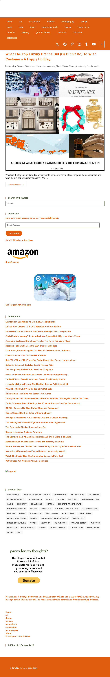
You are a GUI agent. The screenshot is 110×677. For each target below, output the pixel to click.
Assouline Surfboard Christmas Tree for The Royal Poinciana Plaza (38, 341)
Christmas (30, 66)
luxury (73, 66)
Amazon (52, 597)
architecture (78, 495)
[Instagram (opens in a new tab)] (80, 44)
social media (93, 66)
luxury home (85, 513)
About (8, 633)
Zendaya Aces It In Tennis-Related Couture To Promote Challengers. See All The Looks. (47, 398)
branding (12, 66)
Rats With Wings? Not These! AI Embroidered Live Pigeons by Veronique (41, 360)
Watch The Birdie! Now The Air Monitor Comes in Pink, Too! (34, 456)
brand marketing (90, 499)
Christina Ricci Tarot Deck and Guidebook (26, 355)
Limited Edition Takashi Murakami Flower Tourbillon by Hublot (35, 379)
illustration (52, 513)
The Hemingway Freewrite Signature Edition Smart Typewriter (35, 422)
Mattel (33, 518)
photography (27, 528)
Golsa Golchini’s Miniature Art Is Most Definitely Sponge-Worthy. (37, 374)
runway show (76, 528)
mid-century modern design (54, 518)
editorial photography (66, 509)
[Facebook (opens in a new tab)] (65, 44)
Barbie (49, 499)
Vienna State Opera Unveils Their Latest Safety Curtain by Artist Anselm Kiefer (43, 446)
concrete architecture (69, 504)
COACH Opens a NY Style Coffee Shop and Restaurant (32, 408)
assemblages (35, 499)
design (33, 509)
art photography (15, 499)
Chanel (21, 66)
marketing (82, 66)
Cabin (10, 504)
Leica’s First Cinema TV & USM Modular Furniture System (33, 326)
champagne (36, 504)
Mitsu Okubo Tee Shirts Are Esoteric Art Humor (28, 394)
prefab (42, 528)
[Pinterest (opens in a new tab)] (73, 44)
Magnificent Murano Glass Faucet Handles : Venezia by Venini (35, 451)
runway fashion (57, 528)
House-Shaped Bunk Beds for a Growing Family (29, 413)
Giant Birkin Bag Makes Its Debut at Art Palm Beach (30, 322)
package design (78, 523)
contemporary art (16, 509)
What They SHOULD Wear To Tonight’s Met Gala (29, 389)
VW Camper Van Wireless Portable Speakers (27, 461)
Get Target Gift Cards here (18, 305)
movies (33, 523)
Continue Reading (17, 185)
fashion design (89, 509)
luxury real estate (16, 518)
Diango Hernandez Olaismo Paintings (24, 432)
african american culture (37, 495)
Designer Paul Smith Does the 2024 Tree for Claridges (31, 346)
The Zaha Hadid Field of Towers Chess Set (26, 427)
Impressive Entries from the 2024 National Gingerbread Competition (38, 331)
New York (45, 523)
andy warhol (60, 495)
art (7, 615)
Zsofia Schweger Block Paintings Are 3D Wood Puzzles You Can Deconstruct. (43, 403)
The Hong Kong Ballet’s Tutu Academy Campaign (29, 370)
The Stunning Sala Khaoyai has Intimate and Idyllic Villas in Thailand (38, 437)
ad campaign (13, 495)
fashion (9, 621)
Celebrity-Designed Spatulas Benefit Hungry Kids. (30, 365)
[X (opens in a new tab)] (58, 44)
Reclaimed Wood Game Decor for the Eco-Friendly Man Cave (35, 441)
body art (72, 499)
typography (93, 528)
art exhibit (94, 495)
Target (73, 597)
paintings (95, 523)
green (22, 513)
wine (19, 532)
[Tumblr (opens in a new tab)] (87, 44)
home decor (35, 513)
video (9, 532)
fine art (11, 513)
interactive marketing (46, 66)
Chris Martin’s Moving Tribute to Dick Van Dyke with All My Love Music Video (43, 336)
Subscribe (13, 233)
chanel (50, 504)
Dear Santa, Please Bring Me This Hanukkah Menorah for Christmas (38, 350)
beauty (60, 499)
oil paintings (60, 523)
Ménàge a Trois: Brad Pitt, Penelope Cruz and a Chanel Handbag (36, 417)
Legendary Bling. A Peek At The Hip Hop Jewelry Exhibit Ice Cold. (37, 384)
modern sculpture (16, 523)
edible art (46, 509)
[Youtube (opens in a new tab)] (95, 44)
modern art (78, 518)
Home (8, 612)
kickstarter (68, 513)
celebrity (22, 504)
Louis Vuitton (63, 66)
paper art (12, 528)
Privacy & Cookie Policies (18, 636)
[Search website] (102, 44)
